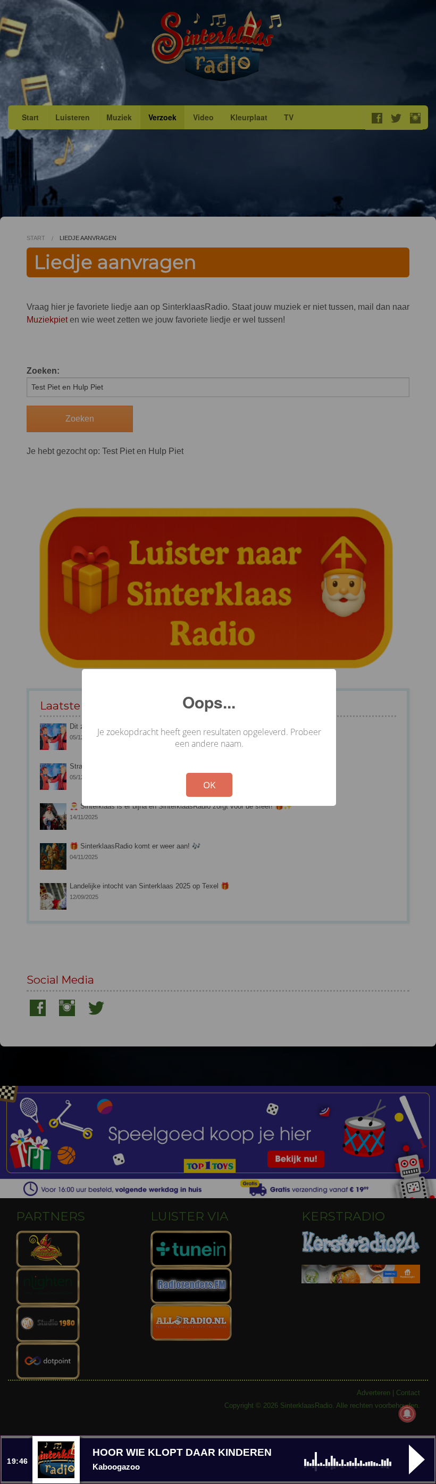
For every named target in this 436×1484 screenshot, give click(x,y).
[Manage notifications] (407, 1413)
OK (209, 785)
